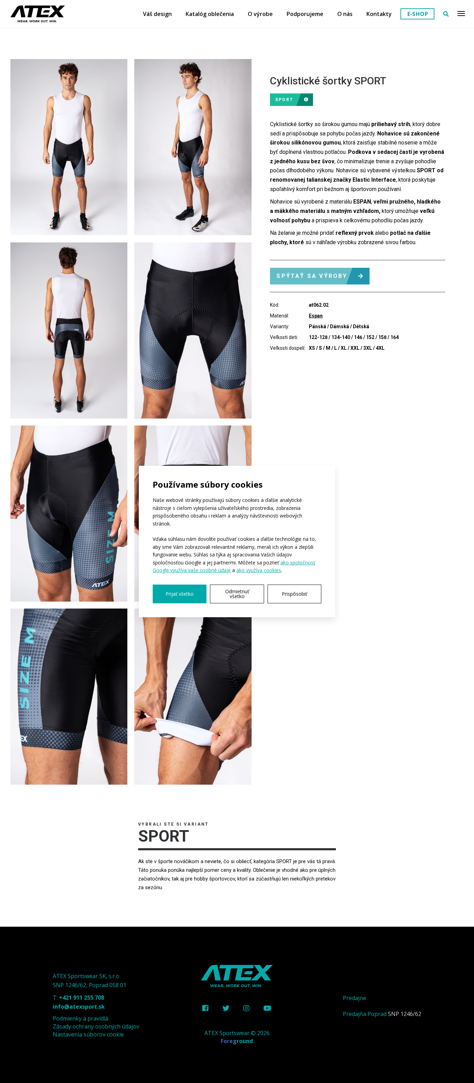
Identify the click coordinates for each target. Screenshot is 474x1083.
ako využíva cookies (258, 570)
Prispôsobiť (294, 593)
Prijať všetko (180, 593)
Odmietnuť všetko (237, 594)
